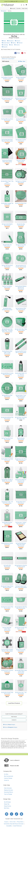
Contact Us (14, 719)
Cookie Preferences (17, 825)
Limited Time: (14, 1)
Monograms (11, 40)
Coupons (6, 821)
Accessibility (9, 825)
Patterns (14, 42)
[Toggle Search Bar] (24, 5)
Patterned (20, 42)
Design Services (7, 806)
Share (18, 52)
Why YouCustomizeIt (8, 776)
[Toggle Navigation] (21, 5)
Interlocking (5, 44)
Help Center (24, 8)
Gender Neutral (6, 42)
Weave (4, 40)
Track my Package (8, 794)
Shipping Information (8, 790)
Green (11, 44)
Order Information (8, 788)
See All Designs (7, 802)
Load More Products (14, 703)
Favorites (19, 8)
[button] (26, 5)
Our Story (6, 774)
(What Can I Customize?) (8, 58)
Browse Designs (9, 724)
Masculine (5, 46)
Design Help (6, 804)
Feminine (17, 44)
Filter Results (14, 716)
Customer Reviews (8, 778)
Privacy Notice (20, 821)
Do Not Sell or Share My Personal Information (14, 823)
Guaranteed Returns (8, 792)
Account (13, 8)
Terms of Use (12, 821)
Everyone (18, 40)
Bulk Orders (6, 808)
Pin (25, 52)
